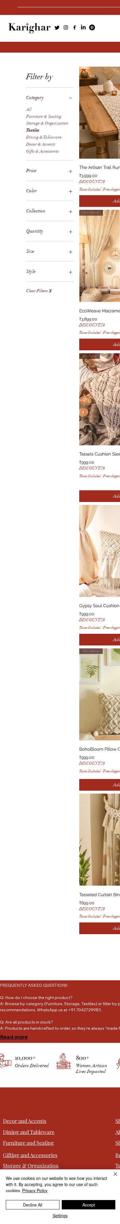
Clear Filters (39, 290)
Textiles (32, 130)
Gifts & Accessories (42, 151)
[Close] (112, 1178)
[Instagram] (66, 27)
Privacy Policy (34, 1190)
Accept (88, 1205)
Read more (14, 1036)
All (28, 109)
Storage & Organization (47, 123)
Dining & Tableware (43, 137)
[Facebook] (74, 27)
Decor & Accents (40, 144)
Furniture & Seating (43, 116)
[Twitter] (57, 27)
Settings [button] (60, 1215)
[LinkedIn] (83, 27)
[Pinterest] (92, 27)
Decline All (32, 1205)
